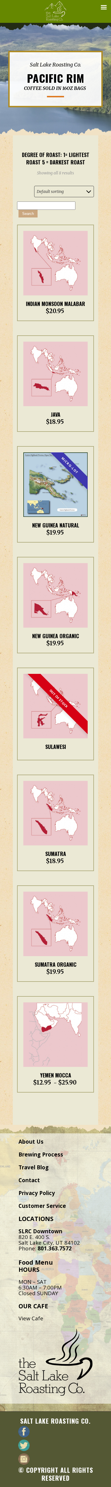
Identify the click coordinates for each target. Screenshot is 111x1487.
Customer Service (42, 1205)
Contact (29, 1180)
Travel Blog (33, 1167)
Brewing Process (40, 1154)
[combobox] (64, 191)
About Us (31, 1141)
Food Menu (35, 1262)
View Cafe (30, 1318)
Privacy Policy (36, 1192)
